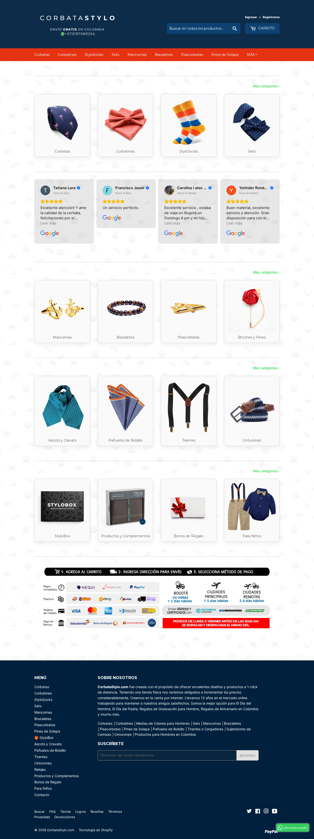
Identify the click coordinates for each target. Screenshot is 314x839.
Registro (247, 755)
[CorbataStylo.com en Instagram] (266, 812)
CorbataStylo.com (60, 830)
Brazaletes (164, 54)
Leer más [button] (48, 223)
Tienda (65, 811)
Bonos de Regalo (47, 782)
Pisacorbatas (192, 54)
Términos (115, 811)
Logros (80, 811)
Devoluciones (64, 817)
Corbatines (67, 54)
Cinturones (43, 763)
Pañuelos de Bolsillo (50, 750)
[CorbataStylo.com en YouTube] (274, 812)
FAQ (52, 811)
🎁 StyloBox (44, 737)
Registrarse (271, 17)
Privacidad (42, 817)
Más (251, 54)
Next (269, 599)
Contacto (41, 795)
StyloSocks (94, 54)
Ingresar (251, 17)
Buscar (39, 811)
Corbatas (42, 54)
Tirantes (40, 757)
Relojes (40, 769)
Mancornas (137, 54)
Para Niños (43, 788)
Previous (44, 599)
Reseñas (97, 811)
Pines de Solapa (224, 54)
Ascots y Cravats (48, 744)
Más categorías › (266, 86)
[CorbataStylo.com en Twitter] (249, 812)
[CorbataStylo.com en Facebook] (257, 812)
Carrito (266, 28)
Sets (115, 54)
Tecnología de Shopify (96, 830)
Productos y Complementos (56, 776)
